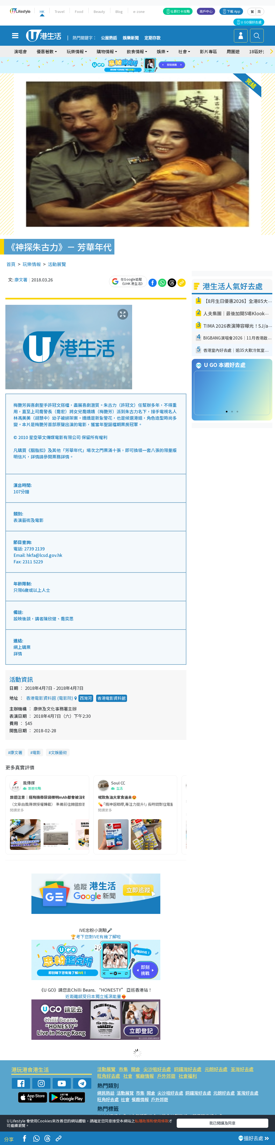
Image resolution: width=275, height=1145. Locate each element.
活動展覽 (57, 264)
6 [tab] (152, 59)
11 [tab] (147, 65)
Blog (119, 11)
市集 (123, 1069)
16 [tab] (144, 72)
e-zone (139, 11)
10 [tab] (141, 65)
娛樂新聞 (131, 38)
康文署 (21, 279)
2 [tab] (130, 59)
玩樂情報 (32, 264)
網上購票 (22, 647)
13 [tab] (128, 72)
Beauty (99, 11)
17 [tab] (149, 72)
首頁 (11, 264)
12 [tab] (152, 65)
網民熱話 (105, 1093)
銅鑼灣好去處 (187, 1069)
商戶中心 (206, 11)
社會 (127, 1075)
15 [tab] (139, 72)
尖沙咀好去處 (157, 1069)
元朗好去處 (216, 1069)
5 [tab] (147, 59)
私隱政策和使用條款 (152, 1120)
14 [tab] (133, 72)
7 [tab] (125, 65)
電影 (36, 752)
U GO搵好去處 (251, 22)
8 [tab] (130, 65)
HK (42, 11)
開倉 (135, 1069)
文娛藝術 (59, 752)
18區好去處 (260, 51)
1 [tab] (125, 59)
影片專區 (208, 51)
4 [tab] (141, 59)
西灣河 (86, 698)
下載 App (233, 11)
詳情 (17, 653)
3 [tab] (136, 59)
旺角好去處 (108, 1075)
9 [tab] (136, 65)
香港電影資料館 (111, 698)
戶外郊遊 (166, 1075)
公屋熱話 (109, 38)
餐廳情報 (145, 1075)
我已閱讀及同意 (222, 1123)
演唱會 (20, 51)
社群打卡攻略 (180, 11)
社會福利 (188, 1075)
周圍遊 (233, 51)
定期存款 (152, 38)
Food (79, 11)
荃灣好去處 (242, 1069)
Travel (59, 11)
